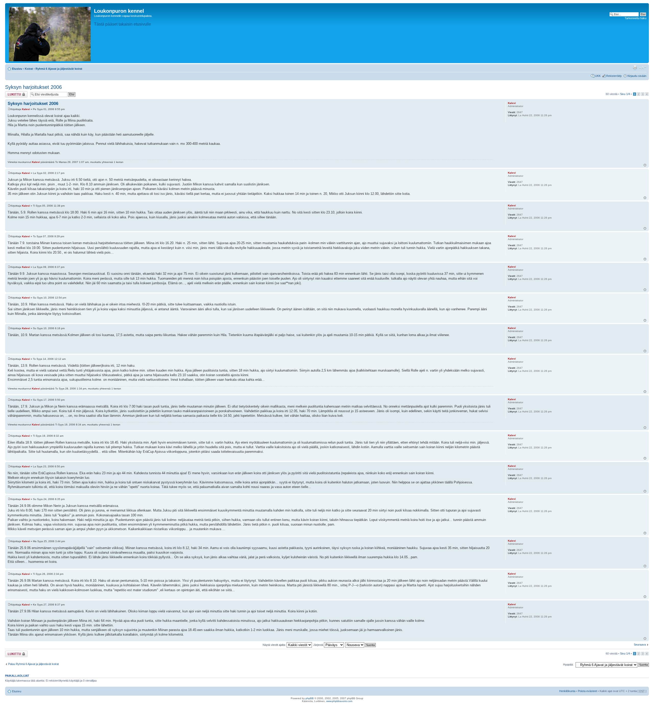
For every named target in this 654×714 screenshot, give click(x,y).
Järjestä (318, 644)
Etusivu (17, 68)
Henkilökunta (567, 691)
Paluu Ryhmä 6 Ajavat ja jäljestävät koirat (33, 663)
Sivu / (625, 94)
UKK (598, 75)
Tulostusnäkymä (635, 67)
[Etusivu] (50, 33)
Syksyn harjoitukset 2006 (33, 87)
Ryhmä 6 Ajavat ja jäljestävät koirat (59, 68)
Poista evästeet (587, 691)
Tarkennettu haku (635, 18)
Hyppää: (568, 664)
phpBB (310, 698)
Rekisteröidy (614, 75)
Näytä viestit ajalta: (275, 644)
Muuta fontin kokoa (642, 67)
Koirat (29, 68)
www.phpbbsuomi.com (339, 701)
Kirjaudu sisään (636, 75)
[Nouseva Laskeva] (360, 644)
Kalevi (26, 109)
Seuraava (640, 644)
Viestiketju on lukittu (13, 94)
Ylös (645, 165)
